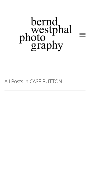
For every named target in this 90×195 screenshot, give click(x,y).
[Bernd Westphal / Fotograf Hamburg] (46, 28)
